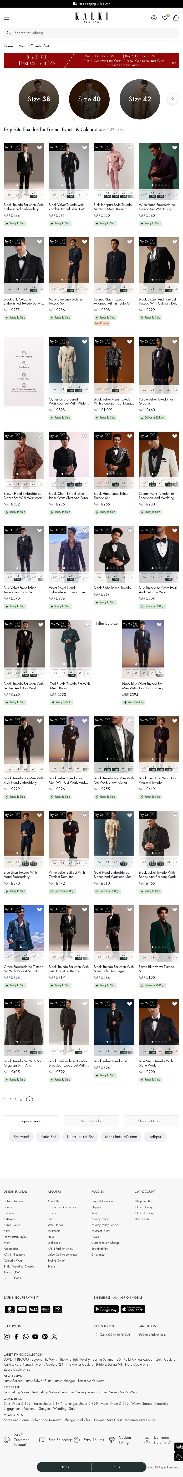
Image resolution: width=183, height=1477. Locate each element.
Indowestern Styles (15, 1236)
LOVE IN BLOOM (16, 1359)
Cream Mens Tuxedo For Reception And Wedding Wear (156, 496)
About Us (53, 1201)
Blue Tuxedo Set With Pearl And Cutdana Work (158, 590)
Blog (50, 1219)
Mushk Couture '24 (49, 1364)
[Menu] (7, 18)
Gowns (99, 1420)
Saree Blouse (12, 1225)
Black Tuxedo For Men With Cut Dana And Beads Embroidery (69, 969)
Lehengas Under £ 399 (81, 1403)
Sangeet (45, 1408)
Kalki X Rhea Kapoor (138, 1359)
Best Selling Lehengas (85, 1392)
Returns (96, 1213)
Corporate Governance (62, 1207)
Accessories (11, 1248)
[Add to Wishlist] (39, 147)
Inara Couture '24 (138, 1364)
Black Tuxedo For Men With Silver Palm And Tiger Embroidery (114, 969)
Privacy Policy (100, 1219)
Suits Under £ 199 (17, 1403)
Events (51, 1266)
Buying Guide (56, 1260)
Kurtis (7, 1230)
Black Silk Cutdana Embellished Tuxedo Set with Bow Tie (24, 302)
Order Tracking (144, 1213)
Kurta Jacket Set (80, 1137)
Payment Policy (101, 1230)
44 (41, 195)
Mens (7, 1242)
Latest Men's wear (91, 1380)
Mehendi (30, 1408)
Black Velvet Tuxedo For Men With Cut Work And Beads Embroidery (67, 781)
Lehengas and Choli (77, 1420)
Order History (143, 1207)
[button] (176, 18)
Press (51, 1236)
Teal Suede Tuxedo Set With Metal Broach (70, 686)
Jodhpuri (155, 1137)
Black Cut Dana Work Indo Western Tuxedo (158, 780)
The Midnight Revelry (75, 1359)
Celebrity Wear (13, 1260)
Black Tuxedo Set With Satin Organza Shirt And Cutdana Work (24, 1063)
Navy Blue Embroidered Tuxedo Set (66, 301)
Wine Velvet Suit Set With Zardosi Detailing (67, 874)
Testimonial (54, 1230)
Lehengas (9, 1213)
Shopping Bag (144, 1201)
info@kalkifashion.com (152, 1334)
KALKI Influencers (14, 1254)
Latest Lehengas (65, 1380)
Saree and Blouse (16, 1420)
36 (9, 195)
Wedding (59, 1408)
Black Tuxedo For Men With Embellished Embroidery (24, 207)
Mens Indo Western (121, 1137)
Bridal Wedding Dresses (19, 1266)
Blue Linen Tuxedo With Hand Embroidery (20, 874)
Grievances (99, 1254)
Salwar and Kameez (46, 1420)
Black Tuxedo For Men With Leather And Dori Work (24, 686)
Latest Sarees (13, 1380)
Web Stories (55, 1225)
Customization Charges (106, 1242)
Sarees (8, 1207)
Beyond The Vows (44, 1359)
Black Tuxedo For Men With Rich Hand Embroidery (24, 780)
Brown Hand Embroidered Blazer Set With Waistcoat (22, 496)
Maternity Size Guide (140, 1420)
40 (25, 195)
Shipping (97, 1207)
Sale (72, 1408)
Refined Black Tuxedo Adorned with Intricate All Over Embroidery (112, 302)
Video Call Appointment (62, 1254)
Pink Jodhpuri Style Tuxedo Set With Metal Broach (113, 207)
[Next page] (29, 1099)
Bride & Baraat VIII (109, 1364)
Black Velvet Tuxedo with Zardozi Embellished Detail (68, 207)
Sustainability (100, 1248)
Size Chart (114, 1420)
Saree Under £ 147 (47, 1403)
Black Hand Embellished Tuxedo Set (111, 496)
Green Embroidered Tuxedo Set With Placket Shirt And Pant (23, 969)
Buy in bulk (142, 1219)
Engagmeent (12, 1408)
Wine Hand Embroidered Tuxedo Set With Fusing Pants (157, 207)
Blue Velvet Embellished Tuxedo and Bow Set (20, 590)
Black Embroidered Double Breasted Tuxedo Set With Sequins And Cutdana (68, 1063)
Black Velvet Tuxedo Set (110, 1061)
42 (33, 193)
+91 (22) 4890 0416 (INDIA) (112, 1334)
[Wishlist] (165, 17)
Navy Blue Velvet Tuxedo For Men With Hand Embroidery (142, 686)
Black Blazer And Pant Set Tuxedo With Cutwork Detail (159, 301)
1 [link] (5, 1099)
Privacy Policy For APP (105, 1225)
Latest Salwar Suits (38, 1380)
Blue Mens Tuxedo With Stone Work (156, 1063)
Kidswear (9, 1219)
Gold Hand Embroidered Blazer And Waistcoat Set (112, 874)
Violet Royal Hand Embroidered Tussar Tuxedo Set (69, 590)
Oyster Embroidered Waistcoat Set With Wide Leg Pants (67, 402)
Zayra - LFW (12, 1272)
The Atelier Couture (79, 1364)
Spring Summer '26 (106, 1359)
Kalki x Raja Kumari (18, 1364)
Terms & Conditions (104, 1201)
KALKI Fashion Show (60, 1248)
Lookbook (54, 1242)
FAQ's (95, 1236)
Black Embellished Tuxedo (112, 588)
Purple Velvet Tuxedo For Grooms (156, 401)
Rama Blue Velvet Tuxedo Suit (156, 969)
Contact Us (54, 1213)
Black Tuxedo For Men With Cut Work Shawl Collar (114, 780)
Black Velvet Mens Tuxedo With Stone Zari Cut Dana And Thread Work (112, 402)
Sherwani (21, 1137)
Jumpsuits (161, 1403)
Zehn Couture (165, 1359)
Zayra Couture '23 (17, 1369)
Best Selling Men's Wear (119, 1392)
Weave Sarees (141, 1403)
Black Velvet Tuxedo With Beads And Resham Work (157, 874)
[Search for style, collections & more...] (9, 32)
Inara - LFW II (12, 1278)
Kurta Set (48, 1137)
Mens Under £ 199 (115, 1403)
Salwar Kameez (13, 1201)
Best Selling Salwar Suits (49, 1392)
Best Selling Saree (16, 1392)
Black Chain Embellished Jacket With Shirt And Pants (68, 496)
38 (17, 195)
